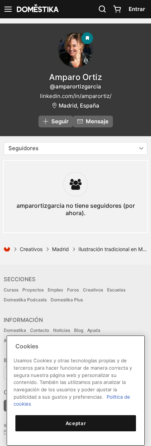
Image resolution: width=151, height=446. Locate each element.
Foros (73, 290)
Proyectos (33, 290)
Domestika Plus (67, 299)
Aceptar (76, 423)
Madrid (60, 249)
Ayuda (93, 330)
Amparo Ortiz (75, 77)
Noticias (61, 330)
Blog (78, 330)
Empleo (55, 290)
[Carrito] (117, 9)
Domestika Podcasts (25, 299)
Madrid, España (79, 105)
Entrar (137, 9)
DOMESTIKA (37, 9)
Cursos (11, 290)
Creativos (31, 249)
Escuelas (116, 290)
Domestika (15, 330)
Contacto (39, 330)
